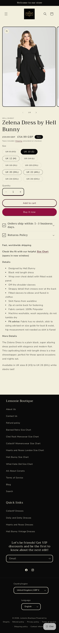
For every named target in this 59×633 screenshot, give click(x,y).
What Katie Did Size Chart (19, 464)
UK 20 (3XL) (12, 172)
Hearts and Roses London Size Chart (25, 450)
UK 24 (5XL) (13, 179)
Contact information (39, 626)
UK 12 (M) (10, 158)
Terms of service (49, 622)
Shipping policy (21, 626)
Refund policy (13, 422)
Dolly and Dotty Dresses (18, 517)
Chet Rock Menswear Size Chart (22, 436)
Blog (8, 484)
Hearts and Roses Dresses (19, 524)
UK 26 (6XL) (34, 179)
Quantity (6, 185)
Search (9, 491)
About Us (11, 409)
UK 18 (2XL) (33, 166)
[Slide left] (23, 112)
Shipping (18, 141)
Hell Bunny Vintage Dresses (20, 531)
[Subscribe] (49, 558)
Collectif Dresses (14, 510)
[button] (6, 14)
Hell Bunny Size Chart (17, 457)
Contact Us (11, 416)
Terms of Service (14, 477)
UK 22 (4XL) (33, 172)
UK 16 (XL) (12, 166)
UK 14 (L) (31, 159)
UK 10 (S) (29, 151)
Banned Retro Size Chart (18, 429)
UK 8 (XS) (12, 152)
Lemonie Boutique (28, 618)
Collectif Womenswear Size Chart (23, 443)
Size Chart (43, 251)
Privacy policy (33, 622)
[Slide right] (36, 112)
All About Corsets (15, 470)
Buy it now (29, 212)
